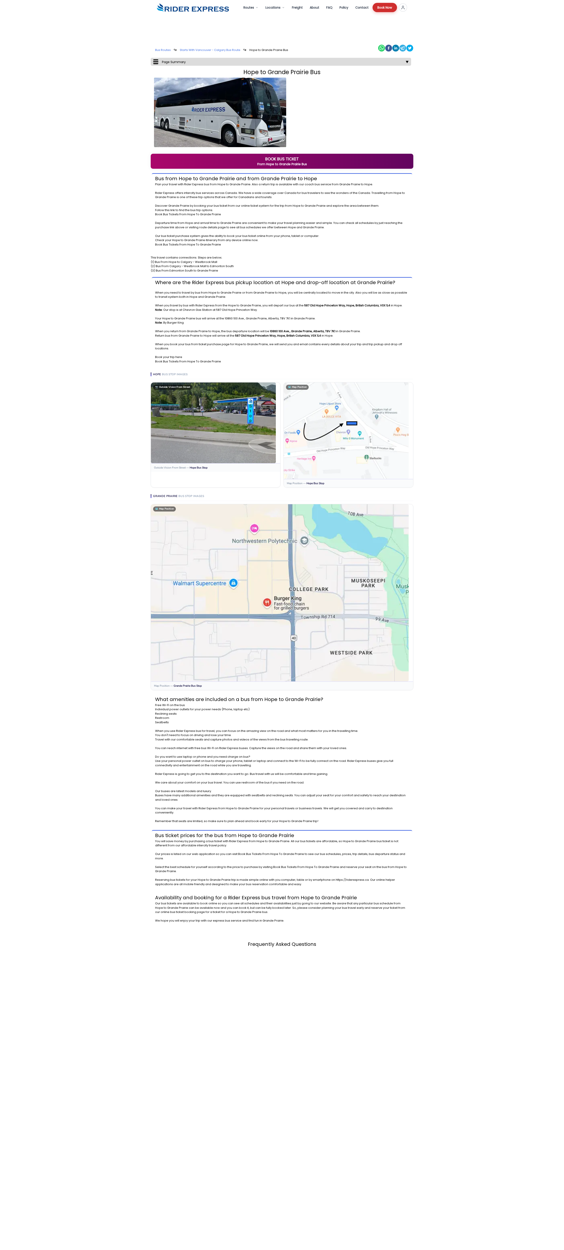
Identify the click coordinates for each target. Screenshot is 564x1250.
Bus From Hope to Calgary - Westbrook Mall (186, 262)
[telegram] (402, 48)
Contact (362, 7)
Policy (344, 7)
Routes (248, 7)
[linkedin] (395, 48)
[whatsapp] (381, 48)
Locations (272, 7)
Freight (297, 7)
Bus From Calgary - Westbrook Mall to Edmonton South (195, 266)
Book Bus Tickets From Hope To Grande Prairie (188, 214)
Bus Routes (163, 50)
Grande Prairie (240, 184)
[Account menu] (403, 7)
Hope (221, 184)
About (314, 7)
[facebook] (388, 48)
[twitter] (409, 48)
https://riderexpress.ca (352, 880)
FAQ (329, 7)
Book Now (384, 7)
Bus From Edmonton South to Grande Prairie (187, 270)
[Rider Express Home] (193, 7)
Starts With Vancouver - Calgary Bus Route (210, 50)
